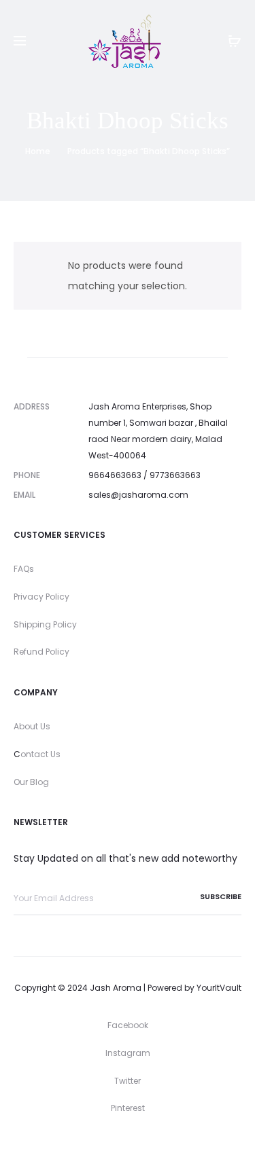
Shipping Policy (45, 624)
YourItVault (219, 987)
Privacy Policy (41, 596)
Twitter (127, 1081)
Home (37, 151)
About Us (32, 726)
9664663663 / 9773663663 (144, 475)
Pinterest (128, 1108)
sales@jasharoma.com (138, 494)
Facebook (127, 1025)
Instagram (127, 1053)
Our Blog (31, 782)
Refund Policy (41, 651)
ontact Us (40, 754)
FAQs (24, 568)
